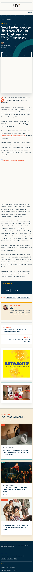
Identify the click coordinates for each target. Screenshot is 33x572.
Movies (15, 558)
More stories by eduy (15, 317)
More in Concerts (6, 421)
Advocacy (3, 558)
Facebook (6, 290)
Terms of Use (9, 570)
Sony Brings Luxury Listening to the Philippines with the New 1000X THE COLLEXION (16, 452)
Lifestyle (3, 556)
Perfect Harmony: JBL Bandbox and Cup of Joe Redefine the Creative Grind (15, 527)
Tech (7, 556)
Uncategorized (19, 556)
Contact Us (15, 570)
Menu (30, 12)
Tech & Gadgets (9, 558)
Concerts (8, 19)
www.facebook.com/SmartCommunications (13, 135)
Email (16, 290)
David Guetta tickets (10, 297)
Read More (5, 456)
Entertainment (13, 556)
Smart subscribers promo (23, 297)
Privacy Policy (3, 570)
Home (2, 19)
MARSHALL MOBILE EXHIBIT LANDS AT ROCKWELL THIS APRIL (15, 489)
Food (25, 556)
